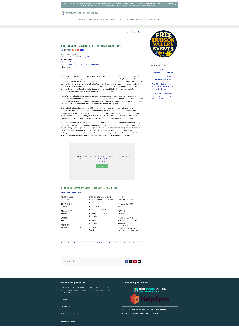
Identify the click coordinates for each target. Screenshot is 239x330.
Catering (64, 243)
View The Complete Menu (72, 193)
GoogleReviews (93, 64)
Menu (64, 64)
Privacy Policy (67, 306)
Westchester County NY (123, 243)
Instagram (75, 62)
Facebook (86, 62)
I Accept (102, 166)
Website (65, 62)
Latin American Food (91, 243)
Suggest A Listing (68, 321)
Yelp (71, 64)
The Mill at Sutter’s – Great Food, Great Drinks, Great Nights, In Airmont (163, 86)
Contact (64, 300)
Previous (132, 32)
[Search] (159, 19)
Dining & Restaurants (75, 243)
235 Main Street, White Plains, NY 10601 (77, 57)
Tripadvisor (80, 64)
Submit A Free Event (69, 314)
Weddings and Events (106, 243)
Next (139, 32)
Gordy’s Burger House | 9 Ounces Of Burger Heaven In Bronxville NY (163, 96)
